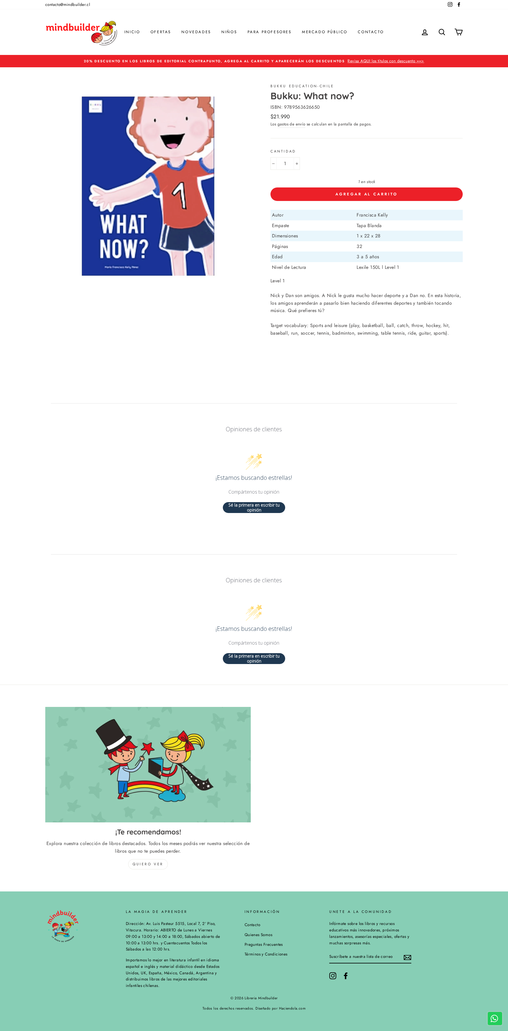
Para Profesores (270, 32)
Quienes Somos (258, 935)
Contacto (371, 32)
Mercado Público (324, 32)
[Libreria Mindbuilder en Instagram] (332, 975)
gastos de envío (291, 124)
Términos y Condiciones (266, 954)
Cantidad (283, 151)
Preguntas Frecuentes (264, 944)
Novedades (196, 32)
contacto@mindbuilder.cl (67, 4)
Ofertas (161, 32)
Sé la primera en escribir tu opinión (254, 507)
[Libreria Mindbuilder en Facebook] (345, 975)
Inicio (132, 32)
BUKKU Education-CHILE (302, 86)
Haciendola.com (292, 1008)
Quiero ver (148, 864)
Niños (229, 32)
